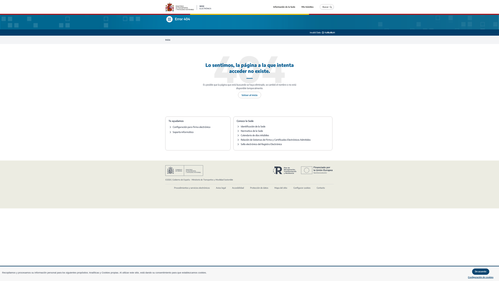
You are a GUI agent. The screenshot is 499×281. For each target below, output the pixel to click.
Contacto (321, 188)
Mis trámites (307, 7)
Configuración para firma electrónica (191, 126)
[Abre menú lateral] (169, 19)
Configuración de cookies (480, 277)
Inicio (167, 40)
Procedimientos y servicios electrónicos (192, 188)
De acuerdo (480, 271)
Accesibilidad (238, 188)
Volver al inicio (250, 95)
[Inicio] (181, 6)
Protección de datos (259, 188)
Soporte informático (183, 131)
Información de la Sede (284, 7)
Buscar (326, 7)
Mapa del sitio (280, 188)
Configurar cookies (301, 188)
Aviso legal (221, 188)
